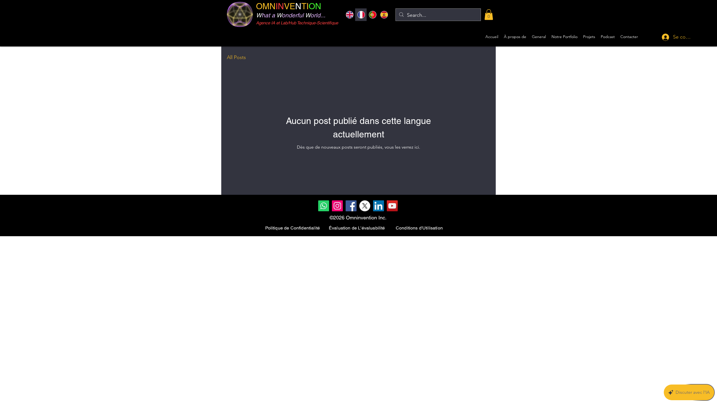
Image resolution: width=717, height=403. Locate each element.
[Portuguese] (372, 14)
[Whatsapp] (323, 205)
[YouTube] (392, 205)
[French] (361, 14)
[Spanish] (384, 14)
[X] (364, 205)
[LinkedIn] (378, 205)
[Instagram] (337, 205)
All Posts (236, 57)
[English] (349, 14)
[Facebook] (351, 205)
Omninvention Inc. (366, 218)
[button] (488, 14)
